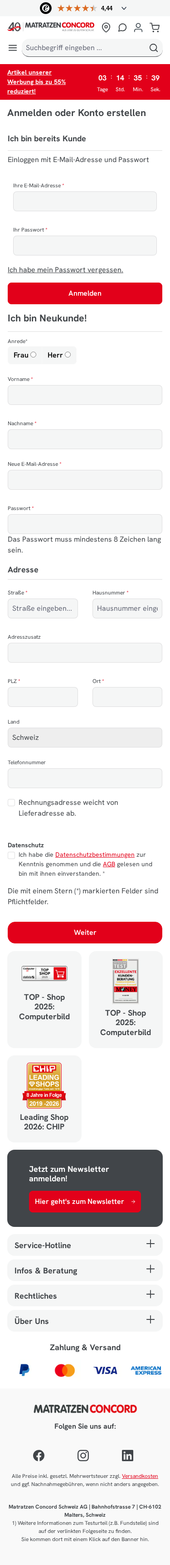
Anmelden (85, 293)
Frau (22, 355)
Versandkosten (140, 1476)
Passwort (21, 508)
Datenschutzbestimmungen (95, 854)
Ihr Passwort (30, 229)
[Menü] (12, 47)
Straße (18, 592)
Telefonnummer (27, 762)
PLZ (14, 681)
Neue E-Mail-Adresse (35, 464)
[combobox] (83, 48)
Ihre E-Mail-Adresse (38, 185)
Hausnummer (110, 592)
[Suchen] (154, 48)
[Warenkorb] (154, 27)
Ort (98, 681)
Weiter (85, 932)
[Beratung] (122, 27)
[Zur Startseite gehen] (52, 27)
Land (13, 721)
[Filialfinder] (106, 27)
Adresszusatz (24, 637)
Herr (56, 355)
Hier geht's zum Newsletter (79, 1201)
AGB (109, 864)
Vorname (20, 379)
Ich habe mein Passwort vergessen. (65, 269)
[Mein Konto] (138, 27)
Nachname (22, 423)
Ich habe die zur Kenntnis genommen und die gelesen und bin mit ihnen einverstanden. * (85, 864)
